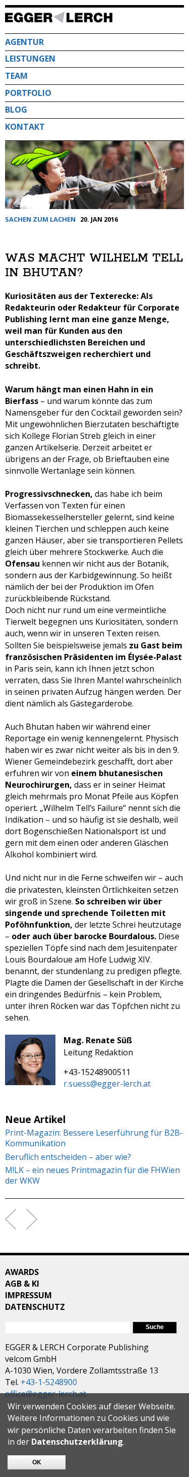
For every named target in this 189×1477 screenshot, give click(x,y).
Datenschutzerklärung (77, 1441)
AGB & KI (22, 1283)
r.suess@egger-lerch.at (107, 1083)
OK (36, 1462)
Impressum (28, 1295)
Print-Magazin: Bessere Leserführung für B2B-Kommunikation (94, 1138)
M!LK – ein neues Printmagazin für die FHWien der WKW (92, 1175)
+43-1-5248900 (49, 1382)
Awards (22, 1272)
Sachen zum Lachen (40, 219)
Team (16, 75)
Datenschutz (35, 1306)
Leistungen (30, 58)
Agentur (24, 41)
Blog (16, 109)
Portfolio (28, 92)
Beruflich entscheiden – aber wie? (68, 1157)
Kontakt (25, 126)
